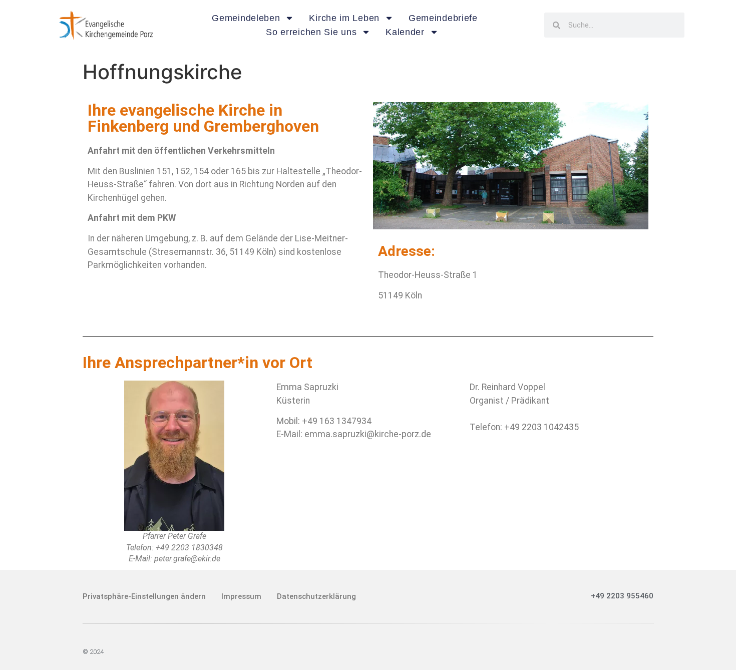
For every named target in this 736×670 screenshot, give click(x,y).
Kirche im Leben (344, 18)
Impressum (241, 596)
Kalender (405, 32)
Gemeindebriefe (443, 18)
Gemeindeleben (246, 18)
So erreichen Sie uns (311, 32)
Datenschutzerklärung (316, 596)
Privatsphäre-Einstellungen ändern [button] (144, 596)
